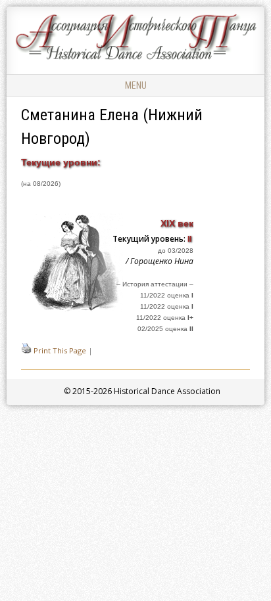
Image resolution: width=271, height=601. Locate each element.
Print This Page (60, 350)
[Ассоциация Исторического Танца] (135, 59)
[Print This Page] (26, 350)
